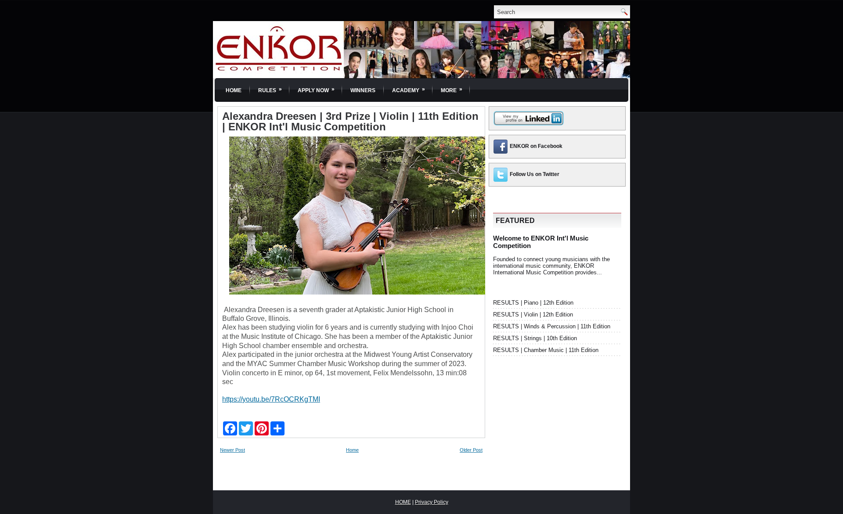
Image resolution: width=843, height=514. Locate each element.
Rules (270, 89)
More (451, 89)
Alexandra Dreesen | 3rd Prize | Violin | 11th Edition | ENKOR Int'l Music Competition (350, 121)
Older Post (471, 450)
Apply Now (316, 89)
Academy (408, 89)
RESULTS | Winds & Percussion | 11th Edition (551, 326)
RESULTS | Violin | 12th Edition (533, 314)
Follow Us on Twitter (534, 174)
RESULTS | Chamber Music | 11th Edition (545, 350)
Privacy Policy (431, 502)
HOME (403, 502)
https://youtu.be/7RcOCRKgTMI (271, 399)
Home (233, 90)
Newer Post (232, 450)
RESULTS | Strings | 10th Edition (535, 338)
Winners (362, 90)
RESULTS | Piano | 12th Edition (533, 302)
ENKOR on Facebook (536, 146)
